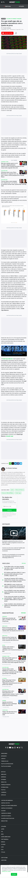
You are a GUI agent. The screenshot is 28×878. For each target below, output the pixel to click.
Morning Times (4, 161)
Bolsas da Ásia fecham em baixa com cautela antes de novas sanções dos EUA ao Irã (10, 639)
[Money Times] (14, 2)
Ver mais (24, 563)
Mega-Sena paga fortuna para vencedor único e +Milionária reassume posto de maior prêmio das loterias (12, 682)
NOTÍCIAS (3, 771)
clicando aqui (9, 436)
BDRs (2, 834)
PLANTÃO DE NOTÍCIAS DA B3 (7, 818)
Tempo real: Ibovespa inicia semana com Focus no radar (9, 713)
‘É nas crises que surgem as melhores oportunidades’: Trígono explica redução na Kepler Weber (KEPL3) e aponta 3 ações (15, 599)
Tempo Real (8, 6)
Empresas (4, 616)
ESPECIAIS (3, 794)
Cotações (21, 6)
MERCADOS (3, 774)
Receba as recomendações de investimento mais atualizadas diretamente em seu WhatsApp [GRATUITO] (13, 556)
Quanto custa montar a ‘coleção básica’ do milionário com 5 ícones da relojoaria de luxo (13, 649)
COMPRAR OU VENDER (6, 813)
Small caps (18, 493)
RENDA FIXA (3, 782)
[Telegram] (17, 747)
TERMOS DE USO (4, 761)
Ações (12, 489)
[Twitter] (22, 747)
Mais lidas (6, 563)
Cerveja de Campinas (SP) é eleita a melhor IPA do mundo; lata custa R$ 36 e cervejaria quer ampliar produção (14, 580)
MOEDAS (3, 841)
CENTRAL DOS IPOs (5, 803)
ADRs (2, 847)
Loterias (4, 678)
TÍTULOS (3, 852)
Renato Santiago (7, 28)
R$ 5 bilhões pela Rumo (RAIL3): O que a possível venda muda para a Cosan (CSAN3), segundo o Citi (14, 574)
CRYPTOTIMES (4, 857)
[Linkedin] (12, 747)
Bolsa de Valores (20, 489)
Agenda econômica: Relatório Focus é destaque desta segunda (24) (9, 703)
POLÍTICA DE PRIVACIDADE (7, 763)
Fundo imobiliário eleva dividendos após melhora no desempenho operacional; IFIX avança (14, 605)
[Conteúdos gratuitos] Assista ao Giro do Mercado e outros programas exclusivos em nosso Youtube (13, 542)
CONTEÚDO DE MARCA (6, 815)
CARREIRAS (3, 792)
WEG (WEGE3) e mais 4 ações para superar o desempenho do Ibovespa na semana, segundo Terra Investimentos (14, 586)
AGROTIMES (3, 860)
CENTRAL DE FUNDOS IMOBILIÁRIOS (9, 805)
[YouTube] (10, 747)
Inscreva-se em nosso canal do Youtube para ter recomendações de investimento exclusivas (13, 549)
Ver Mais (23, 612)
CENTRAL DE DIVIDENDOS (6, 808)
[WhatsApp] (15, 747)
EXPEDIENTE (4, 756)
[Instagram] (7, 747)
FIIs (2, 831)
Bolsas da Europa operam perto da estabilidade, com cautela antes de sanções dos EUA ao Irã (13, 629)
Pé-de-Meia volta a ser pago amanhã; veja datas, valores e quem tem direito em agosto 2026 (14, 568)
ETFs (2, 849)
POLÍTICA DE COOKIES (6, 766)
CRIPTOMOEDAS (4, 839)
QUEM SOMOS (4, 753)
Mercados (4, 626)
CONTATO (3, 758)
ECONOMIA (3, 779)
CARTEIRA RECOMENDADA (7, 800)
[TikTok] (19, 748)
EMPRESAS (3, 776)
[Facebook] (5, 747)
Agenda (4, 700)
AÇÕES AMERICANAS (5, 836)
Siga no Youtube (8, 33)
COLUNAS (3, 810)
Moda (3, 645)
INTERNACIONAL (4, 787)
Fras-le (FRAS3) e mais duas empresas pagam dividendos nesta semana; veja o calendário (14, 592)
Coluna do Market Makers (13, 18)
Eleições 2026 (4, 170)
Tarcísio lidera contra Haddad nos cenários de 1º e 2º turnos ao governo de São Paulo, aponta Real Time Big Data (13, 184)
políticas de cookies (6, 871)
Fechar (14, 874)
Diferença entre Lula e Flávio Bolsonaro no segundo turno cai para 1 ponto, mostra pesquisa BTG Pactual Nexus (12, 175)
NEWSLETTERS (4, 820)
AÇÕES (2, 829)
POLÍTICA (3, 789)
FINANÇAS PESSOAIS (5, 784)
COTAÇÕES (3, 826)
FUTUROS (3, 844)
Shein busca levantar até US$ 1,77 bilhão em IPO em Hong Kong (9, 619)
